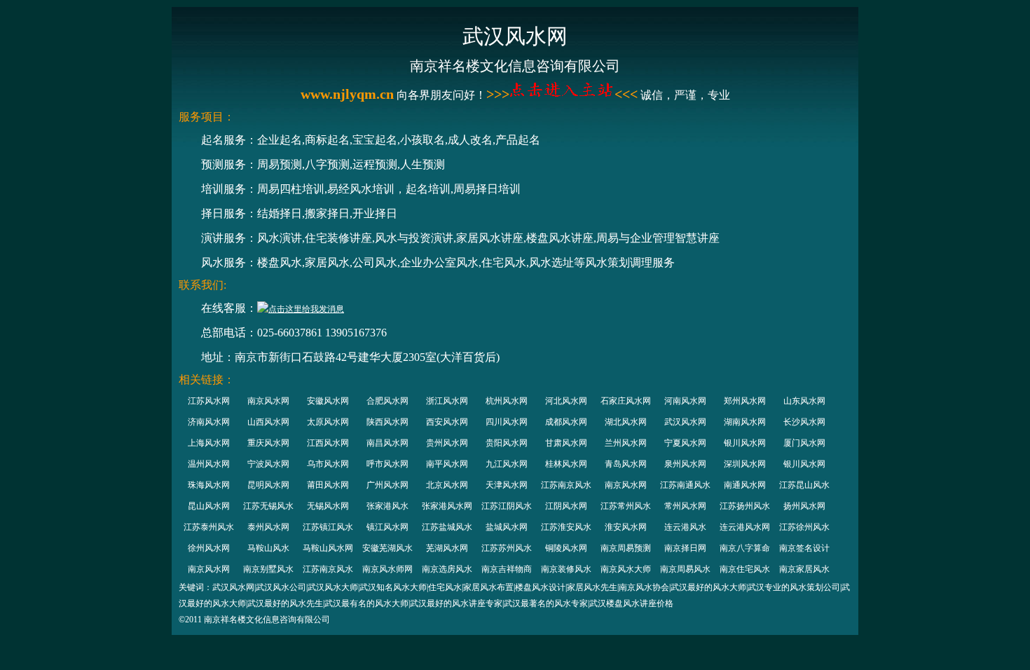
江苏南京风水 (566, 485)
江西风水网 (328, 443)
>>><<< (562, 94)
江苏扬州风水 (745, 506)
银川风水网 (745, 443)
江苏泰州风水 (209, 527)
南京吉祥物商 (506, 569)
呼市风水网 (387, 464)
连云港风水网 (745, 527)
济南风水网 (209, 422)
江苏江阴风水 (506, 506)
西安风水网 (447, 422)
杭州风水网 (507, 401)
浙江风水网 (447, 401)
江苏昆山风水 (804, 485)
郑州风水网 (745, 401)
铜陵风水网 (566, 548)
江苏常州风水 (625, 506)
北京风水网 (447, 485)
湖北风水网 (626, 422)
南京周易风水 (685, 569)
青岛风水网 (626, 464)
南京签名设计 (804, 548)
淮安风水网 (626, 527)
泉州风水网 (685, 464)
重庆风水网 (268, 443)
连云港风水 (685, 527)
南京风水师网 (387, 569)
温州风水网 (209, 464)
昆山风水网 (209, 506)
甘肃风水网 (566, 443)
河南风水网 (685, 401)
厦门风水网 (804, 443)
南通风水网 (745, 485)
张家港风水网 (447, 506)
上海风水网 (209, 443)
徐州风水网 (209, 548)
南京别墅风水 (268, 569)
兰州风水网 (626, 443)
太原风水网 (328, 422)
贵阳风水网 (507, 443)
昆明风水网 (268, 485)
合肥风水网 (387, 401)
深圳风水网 (745, 464)
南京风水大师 (625, 569)
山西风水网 (268, 422)
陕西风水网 (387, 422)
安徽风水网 (328, 401)
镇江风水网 (387, 527)
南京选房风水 (447, 569)
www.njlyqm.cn (347, 94)
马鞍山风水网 (328, 548)
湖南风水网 (745, 422)
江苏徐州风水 (804, 527)
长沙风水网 (804, 422)
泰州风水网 (268, 527)
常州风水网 (685, 506)
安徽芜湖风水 (387, 548)
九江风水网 (507, 464)
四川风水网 (507, 422)
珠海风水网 (209, 485)
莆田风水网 (328, 485)
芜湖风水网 (447, 548)
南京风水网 (268, 401)
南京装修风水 (566, 569)
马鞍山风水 (268, 548)
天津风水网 (507, 485)
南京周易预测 (625, 548)
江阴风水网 (566, 506)
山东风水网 (804, 401)
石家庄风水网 (625, 401)
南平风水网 (447, 464)
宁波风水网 (268, 464)
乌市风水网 (328, 464)
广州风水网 (387, 485)
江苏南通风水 (685, 485)
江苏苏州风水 (506, 548)
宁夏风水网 (685, 443)
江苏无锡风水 (268, 506)
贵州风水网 (447, 443)
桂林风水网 (566, 464)
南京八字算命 (745, 548)
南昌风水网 (387, 443)
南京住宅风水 (745, 569)
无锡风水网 (328, 506)
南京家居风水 (804, 569)
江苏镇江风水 (328, 527)
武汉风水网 (685, 422)
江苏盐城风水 (447, 527)
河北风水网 (566, 401)
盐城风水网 (507, 527)
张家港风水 (387, 506)
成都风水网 (566, 422)
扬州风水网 (804, 506)
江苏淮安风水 (566, 527)
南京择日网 (685, 548)
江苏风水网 (209, 401)
